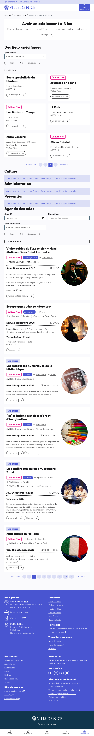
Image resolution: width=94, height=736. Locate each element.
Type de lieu (10, 53)
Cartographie (9, 668)
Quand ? (8, 214)
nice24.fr (8, 695)
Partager (44, 35)
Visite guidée (30, 257)
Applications (9, 664)
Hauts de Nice (54, 609)
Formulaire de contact (20, 612)
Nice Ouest (53, 616)
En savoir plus (14, 95)
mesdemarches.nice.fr (14, 691)
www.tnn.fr (15, 518)
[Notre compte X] (61, 674)
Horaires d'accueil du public (22, 633)
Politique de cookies (56, 697)
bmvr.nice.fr (16, 400)
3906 (26, 601)
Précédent (32, 165)
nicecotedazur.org (12, 699)
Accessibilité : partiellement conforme (64, 683)
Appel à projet (54, 641)
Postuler (52, 649)
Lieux (47, 734)
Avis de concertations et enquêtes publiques (67, 629)
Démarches (28, 734)
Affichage (11, 2)
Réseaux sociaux (11, 679)
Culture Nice (58, 77)
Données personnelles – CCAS (62, 694)
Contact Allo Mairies (31, 2)
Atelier (27, 374)
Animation (29, 312)
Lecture (27, 477)
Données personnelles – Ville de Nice (65, 690)
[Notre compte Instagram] (56, 674)
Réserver (14, 350)
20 (65, 576)
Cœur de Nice (54, 601)
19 (59, 576)
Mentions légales (55, 687)
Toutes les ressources (13, 660)
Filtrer (11, 63)
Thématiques (84, 734)
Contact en (18, 618)
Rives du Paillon (55, 620)
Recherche (84, 9)
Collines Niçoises (55, 605)
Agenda (9, 734)
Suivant (63, 165)
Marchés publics (56, 645)
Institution (65, 734)
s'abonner (61, 663)
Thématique (53, 214)
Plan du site (53, 700)
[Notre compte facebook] (50, 674)
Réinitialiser (31, 63)
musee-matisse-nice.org (21, 296)
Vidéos (7, 682)
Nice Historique (54, 613)
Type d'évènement (12, 224)
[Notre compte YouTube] (67, 674)
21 (71, 576)
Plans (6, 671)
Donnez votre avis (57, 632)
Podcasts (8, 675)
